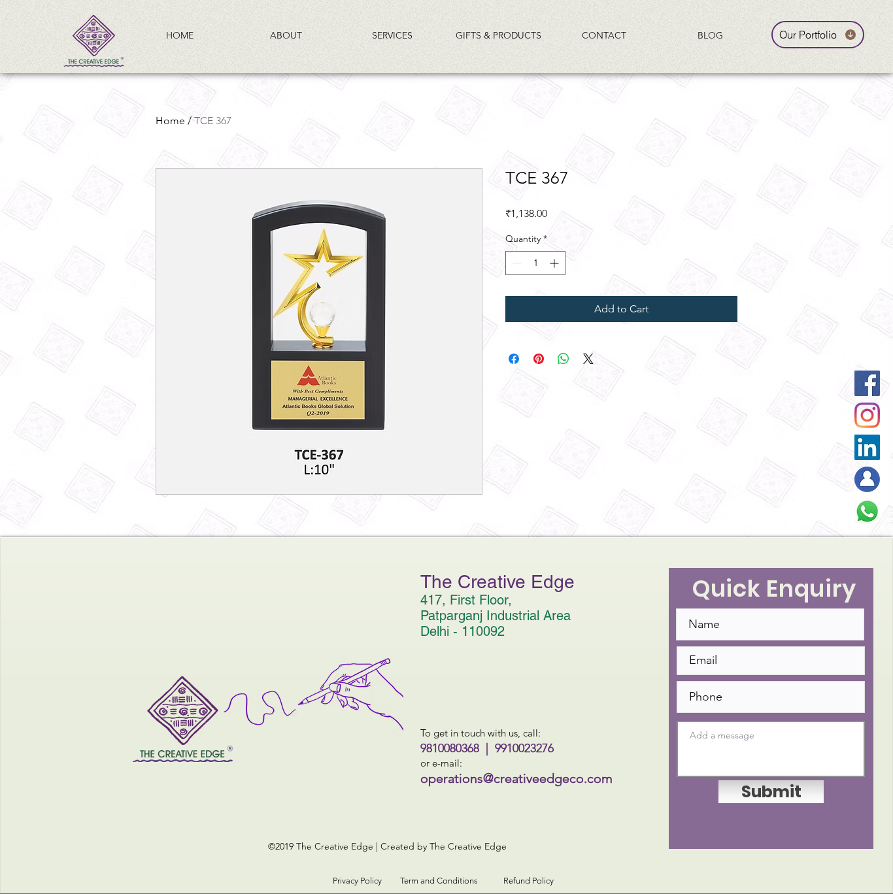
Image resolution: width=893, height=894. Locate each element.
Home (170, 120)
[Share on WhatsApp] (563, 359)
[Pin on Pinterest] (539, 359)
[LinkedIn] (867, 447)
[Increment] (555, 263)
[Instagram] (867, 415)
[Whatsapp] (867, 511)
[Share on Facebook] (514, 359)
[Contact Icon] (867, 479)
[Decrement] (515, 263)
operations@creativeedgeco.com (516, 778)
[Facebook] (867, 383)
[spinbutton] (535, 263)
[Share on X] (588, 359)
